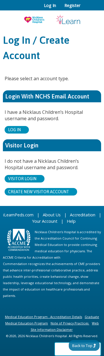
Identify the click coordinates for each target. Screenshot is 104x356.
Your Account (44, 221)
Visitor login (22, 178)
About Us (52, 215)
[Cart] (87, 8)
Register (72, 5)
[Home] (52, 17)
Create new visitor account (38, 191)
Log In (50, 5)
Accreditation (82, 215)
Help (71, 221)
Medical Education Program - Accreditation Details (43, 317)
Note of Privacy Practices (69, 323)
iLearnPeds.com (18, 215)
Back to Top (82, 345)
